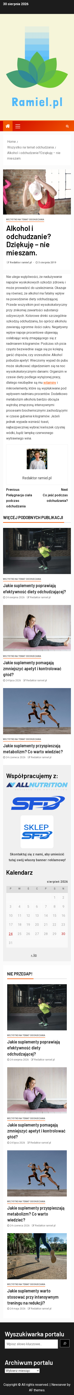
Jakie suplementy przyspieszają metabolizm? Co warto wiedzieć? (36, 1214)
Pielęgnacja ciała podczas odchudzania (19, 498)
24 (11, 934)
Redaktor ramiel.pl (21, 262)
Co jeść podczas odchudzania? (55, 495)
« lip (34, 955)
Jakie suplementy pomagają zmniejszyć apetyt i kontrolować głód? (32, 668)
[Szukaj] (64, 1343)
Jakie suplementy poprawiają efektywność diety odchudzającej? (33, 1047)
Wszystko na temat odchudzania (25, 219)
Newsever (58, 1385)
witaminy (49, 383)
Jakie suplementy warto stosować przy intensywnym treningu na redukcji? (33, 1296)
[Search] (67, 126)
